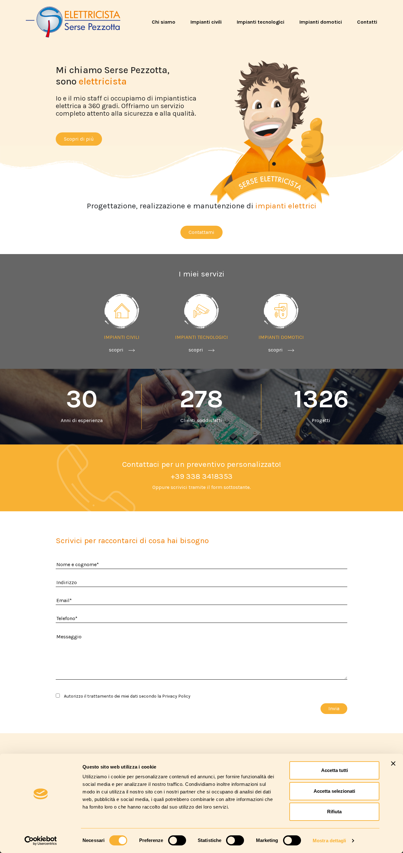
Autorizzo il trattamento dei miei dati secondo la (126, 696)
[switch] (177, 840)
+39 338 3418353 (202, 476)
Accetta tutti (334, 770)
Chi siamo (163, 22)
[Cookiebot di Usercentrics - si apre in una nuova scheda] (40, 840)
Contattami (201, 232)
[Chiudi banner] (393, 763)
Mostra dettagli (329, 840)
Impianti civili (206, 22)
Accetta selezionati (334, 791)
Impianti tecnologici (260, 22)
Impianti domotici (320, 22)
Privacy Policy (176, 696)
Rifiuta (334, 811)
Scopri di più (79, 139)
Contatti (367, 22)
